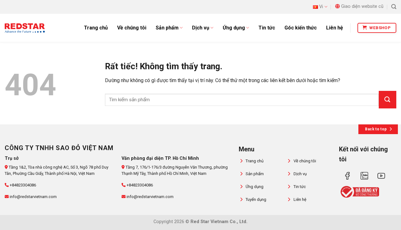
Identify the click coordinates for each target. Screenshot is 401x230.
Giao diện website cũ (362, 6)
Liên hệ (334, 28)
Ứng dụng (234, 28)
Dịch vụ (200, 28)
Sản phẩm (167, 28)
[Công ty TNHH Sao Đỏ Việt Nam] (25, 28)
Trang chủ (96, 28)
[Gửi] (387, 99)
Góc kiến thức (300, 28)
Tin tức (266, 28)
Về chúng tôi (131, 28)
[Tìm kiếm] (393, 6)
